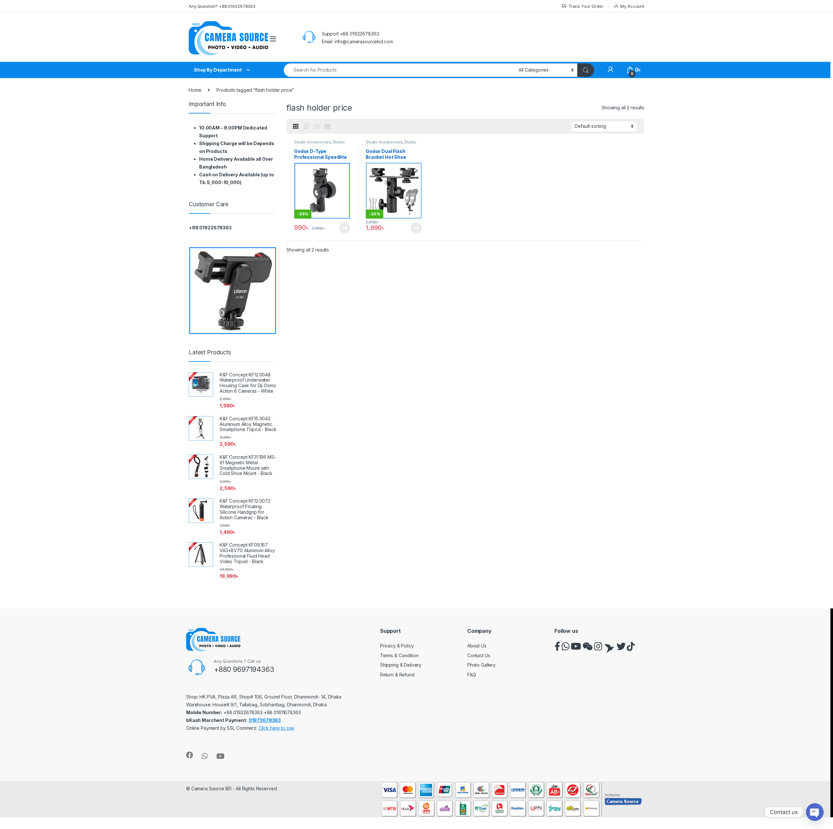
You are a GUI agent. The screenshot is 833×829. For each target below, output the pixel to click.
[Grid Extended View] (306, 126)
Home (195, 90)
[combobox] (399, 70)
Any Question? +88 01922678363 (222, 6)
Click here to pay (277, 728)
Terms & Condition (399, 655)
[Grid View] (296, 126)
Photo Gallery (481, 665)
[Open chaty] (815, 812)
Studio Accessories (312, 142)
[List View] (317, 126)
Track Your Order (585, 6)
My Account (632, 6)
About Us (476, 645)
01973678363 (265, 720)
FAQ (471, 674)
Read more (344, 227)
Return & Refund (397, 674)
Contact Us (478, 655)
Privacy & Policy (397, 645)
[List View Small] (327, 126)
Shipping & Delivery (400, 665)
